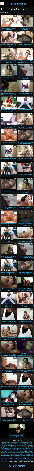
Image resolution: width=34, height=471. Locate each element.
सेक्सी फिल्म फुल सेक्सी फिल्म (9, 451)
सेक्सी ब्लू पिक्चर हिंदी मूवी (24, 454)
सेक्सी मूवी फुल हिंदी (29, 457)
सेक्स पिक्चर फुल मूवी (11, 448)
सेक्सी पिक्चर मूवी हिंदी (26, 448)
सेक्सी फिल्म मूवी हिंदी (19, 451)
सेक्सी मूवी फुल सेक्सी (11, 457)
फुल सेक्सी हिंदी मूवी (23, 445)
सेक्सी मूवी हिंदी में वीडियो (5, 461)
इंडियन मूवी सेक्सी (14, 442)
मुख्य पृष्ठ (2, 12)
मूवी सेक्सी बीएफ (16, 447)
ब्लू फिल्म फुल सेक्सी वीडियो (8, 447)
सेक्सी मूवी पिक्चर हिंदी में (16, 455)
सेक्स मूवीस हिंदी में (18, 448)
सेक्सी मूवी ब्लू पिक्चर (13, 458)
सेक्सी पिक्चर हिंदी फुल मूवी (13, 449)
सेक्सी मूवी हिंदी (6, 460)
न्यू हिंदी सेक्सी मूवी (21, 442)
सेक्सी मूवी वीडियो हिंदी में (21, 458)
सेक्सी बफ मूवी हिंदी (4, 454)
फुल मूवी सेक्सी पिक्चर (13, 444)
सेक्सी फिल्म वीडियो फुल (27, 451)
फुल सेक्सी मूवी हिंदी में (6, 445)
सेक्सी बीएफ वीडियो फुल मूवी (14, 454)
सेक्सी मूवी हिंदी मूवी (29, 460)
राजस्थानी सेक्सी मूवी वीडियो (25, 447)
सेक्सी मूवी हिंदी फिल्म (22, 460)
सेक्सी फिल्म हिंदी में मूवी (13, 452)
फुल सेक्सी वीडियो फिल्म (14, 445)
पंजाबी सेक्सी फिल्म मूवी (5, 444)
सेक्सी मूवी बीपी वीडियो (5, 458)
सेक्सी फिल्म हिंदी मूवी (5, 452)
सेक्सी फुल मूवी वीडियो (29, 452)
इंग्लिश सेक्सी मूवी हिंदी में (6, 442)
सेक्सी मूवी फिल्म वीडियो (26, 455)
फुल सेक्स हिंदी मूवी (21, 444)
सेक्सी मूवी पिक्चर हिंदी (8, 455)
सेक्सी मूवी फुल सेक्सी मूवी (20, 457)
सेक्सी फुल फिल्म (21, 452)
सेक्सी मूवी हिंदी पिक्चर (13, 460)
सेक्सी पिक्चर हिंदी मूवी (22, 449)
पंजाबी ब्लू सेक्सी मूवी (28, 442)
